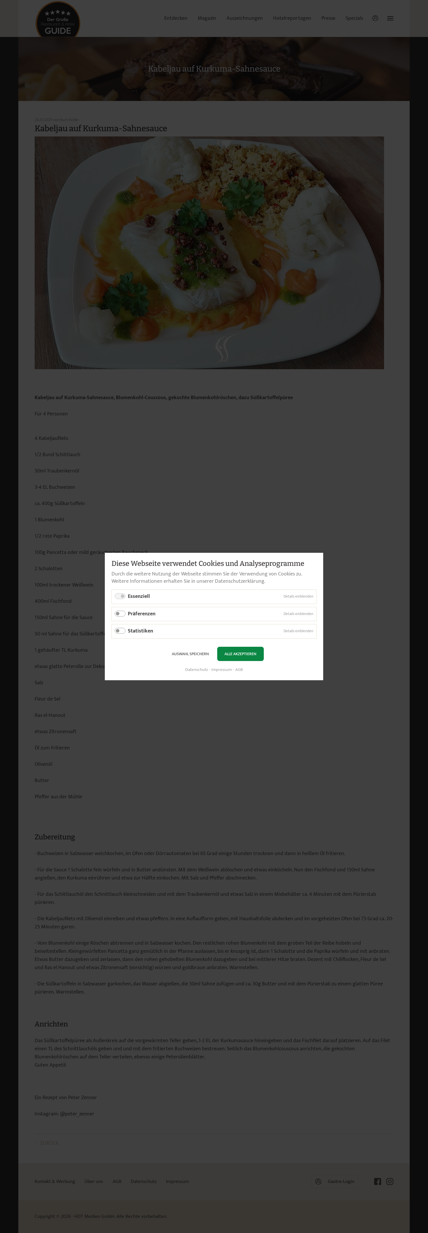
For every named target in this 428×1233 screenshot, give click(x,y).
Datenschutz (196, 670)
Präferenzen (141, 614)
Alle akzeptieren (240, 654)
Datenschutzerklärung (239, 581)
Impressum (221, 670)
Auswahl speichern (190, 654)
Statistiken (140, 631)
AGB (239, 670)
